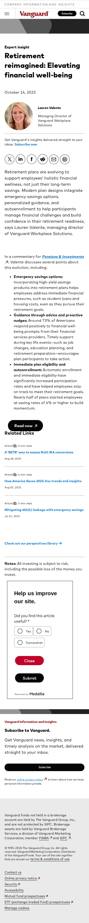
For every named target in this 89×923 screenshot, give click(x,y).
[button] (10, 13)
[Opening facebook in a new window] (32, 159)
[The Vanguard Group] (34, 14)
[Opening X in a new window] (10, 159)
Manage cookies (17, 908)
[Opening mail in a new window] (54, 159)
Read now (24, 425)
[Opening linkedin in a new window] (21, 159)
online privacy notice (30, 779)
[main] (44, 409)
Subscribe (67, 13)
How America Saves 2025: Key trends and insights (43, 481)
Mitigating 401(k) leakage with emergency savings (44, 510)
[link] (82, 14)
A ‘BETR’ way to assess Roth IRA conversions (39, 452)
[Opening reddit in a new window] (43, 159)
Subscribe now (26, 144)
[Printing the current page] (65, 159)
